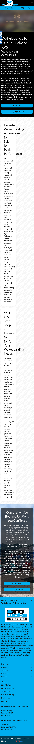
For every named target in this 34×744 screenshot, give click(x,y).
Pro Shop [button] (5, 674)
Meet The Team (6, 685)
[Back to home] (10, 3)
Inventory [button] (5, 664)
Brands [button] (4, 667)
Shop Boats (9, 8)
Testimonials (5, 691)
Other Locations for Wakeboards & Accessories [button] (13, 601)
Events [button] (4, 677)
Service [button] (4, 670)
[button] (32, 3)
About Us (4, 682)
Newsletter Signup (7, 695)
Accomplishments (7, 688)
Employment (5, 698)
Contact (4, 701)
